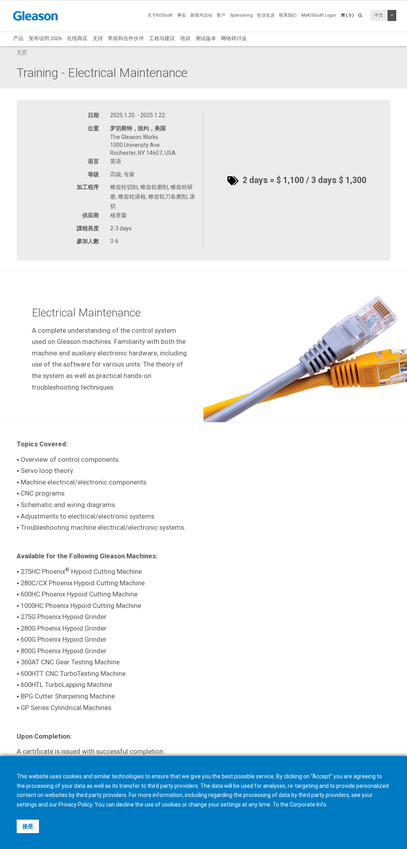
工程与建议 (162, 38)
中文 (378, 15)
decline (125, 804)
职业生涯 (266, 15)
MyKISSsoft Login (318, 15)
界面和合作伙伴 (126, 38)
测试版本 (206, 38)
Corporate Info (308, 804)
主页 (22, 52)
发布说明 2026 (45, 38)
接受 (27, 826)
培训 (185, 38)
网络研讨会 (234, 38)
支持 (98, 38)
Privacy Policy (75, 804)
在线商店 (77, 38)
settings (231, 804)
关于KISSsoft (159, 15)
